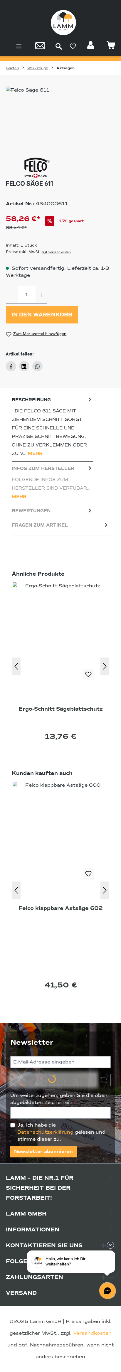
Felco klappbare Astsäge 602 (61, 908)
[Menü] (19, 46)
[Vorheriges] (16, 666)
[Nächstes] (104, 666)
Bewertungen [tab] (31, 510)
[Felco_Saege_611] (60, 120)
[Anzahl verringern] (12, 295)
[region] (60, 120)
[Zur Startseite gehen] (63, 22)
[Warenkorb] (111, 47)
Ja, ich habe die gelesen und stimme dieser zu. (61, 1132)
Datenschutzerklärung (45, 1132)
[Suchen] (59, 46)
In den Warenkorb (41, 314)
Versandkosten (92, 1333)
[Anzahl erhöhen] (41, 295)
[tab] (52, 428)
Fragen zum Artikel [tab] (40, 525)
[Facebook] (11, 366)
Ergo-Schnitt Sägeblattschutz (61, 709)
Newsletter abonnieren (43, 1151)
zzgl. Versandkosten (56, 252)
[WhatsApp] (37, 366)
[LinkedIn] (24, 366)
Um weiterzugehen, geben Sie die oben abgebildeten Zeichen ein (58, 1099)
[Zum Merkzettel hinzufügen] (88, 674)
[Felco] (60, 167)
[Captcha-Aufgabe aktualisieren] (104, 1080)
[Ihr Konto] (91, 47)
